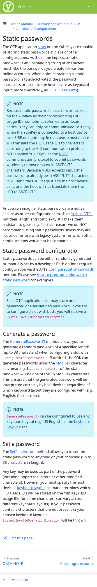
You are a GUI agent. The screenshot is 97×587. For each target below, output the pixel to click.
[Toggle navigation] (88, 7)
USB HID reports (63, 90)
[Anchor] (84, 250)
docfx (24, 580)
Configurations (45, 28)
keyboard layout (31, 487)
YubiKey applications (53, 24)
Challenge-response (77, 563)
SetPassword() (22, 451)
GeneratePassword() (27, 341)
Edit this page (21, 538)
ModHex (63, 363)
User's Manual (22, 24)
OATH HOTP (13, 563)
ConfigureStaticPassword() (71, 269)
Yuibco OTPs (81, 213)
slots (42, 46)
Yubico (24, 7)
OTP (77, 24)
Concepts (23, 28)
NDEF (63, 153)
